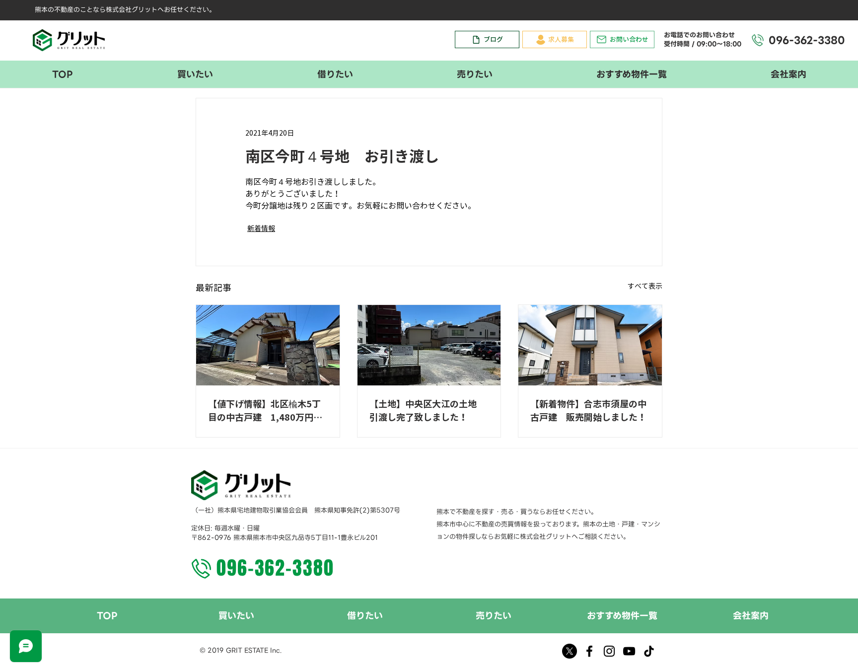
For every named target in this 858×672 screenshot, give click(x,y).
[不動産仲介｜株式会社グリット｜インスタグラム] (609, 651)
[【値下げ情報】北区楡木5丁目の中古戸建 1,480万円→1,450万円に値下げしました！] (268, 345)
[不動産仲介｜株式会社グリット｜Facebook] (589, 651)
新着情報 (261, 228)
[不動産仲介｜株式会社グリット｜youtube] (629, 651)
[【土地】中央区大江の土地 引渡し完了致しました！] (429, 345)
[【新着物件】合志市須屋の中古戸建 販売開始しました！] (590, 345)
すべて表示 (645, 286)
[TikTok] (649, 651)
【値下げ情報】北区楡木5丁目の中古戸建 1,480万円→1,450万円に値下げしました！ (265, 411)
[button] (195, 74)
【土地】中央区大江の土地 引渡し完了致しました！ (427, 410)
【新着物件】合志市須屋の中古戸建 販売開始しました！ (588, 410)
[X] (569, 651)
